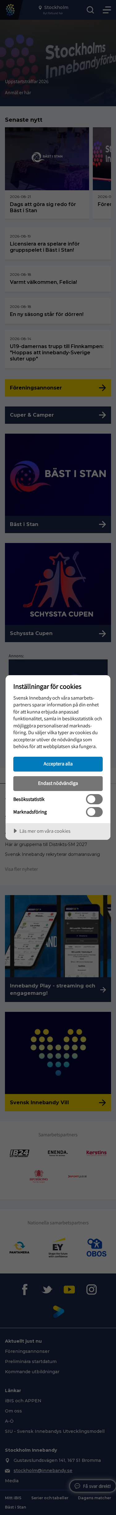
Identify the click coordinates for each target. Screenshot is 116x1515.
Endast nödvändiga (58, 783)
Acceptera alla (58, 763)
